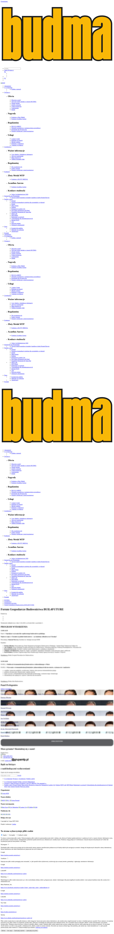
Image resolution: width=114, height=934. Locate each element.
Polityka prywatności (41, 927)
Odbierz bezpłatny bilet (17, 159)
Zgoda (5, 835)
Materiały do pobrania (17, 230)
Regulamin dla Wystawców (19, 129)
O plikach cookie (22, 835)
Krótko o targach (16, 89)
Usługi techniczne (16, 106)
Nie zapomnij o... (42, 783)
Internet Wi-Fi (15, 220)
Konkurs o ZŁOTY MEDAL (19, 179)
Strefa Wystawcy (9, 70)
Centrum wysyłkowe (17, 145)
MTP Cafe (14, 213)
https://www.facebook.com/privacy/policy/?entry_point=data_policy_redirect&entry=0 (25, 887)
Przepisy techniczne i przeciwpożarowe (22, 131)
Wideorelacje (31, 782)
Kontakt (6, 233)
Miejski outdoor (15, 142)
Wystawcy (7, 92)
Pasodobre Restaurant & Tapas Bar (21, 212)
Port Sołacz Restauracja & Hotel (20, 210)
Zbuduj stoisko (15, 103)
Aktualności (7, 86)
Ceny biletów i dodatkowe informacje (22, 154)
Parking (13, 207)
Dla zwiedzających (16, 167)
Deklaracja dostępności (17, 225)
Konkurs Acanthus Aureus (18, 119)
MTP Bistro (14, 215)
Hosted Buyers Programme (12, 196)
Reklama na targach (17, 140)
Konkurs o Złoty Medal (18, 117)
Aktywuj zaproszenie (17, 156)
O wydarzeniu (8, 87)
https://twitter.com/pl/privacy (9, 912)
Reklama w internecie (17, 143)
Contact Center (15, 139)
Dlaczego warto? (16, 100)
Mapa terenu (14, 205)
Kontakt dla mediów (17, 228)
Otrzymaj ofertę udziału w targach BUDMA (23, 101)
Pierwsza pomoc (16, 223)
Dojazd (13, 201)
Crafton (14, 824)
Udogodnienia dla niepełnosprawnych (22, 218)
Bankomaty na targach (17, 217)
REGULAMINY (16, 126)
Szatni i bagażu (15, 168)
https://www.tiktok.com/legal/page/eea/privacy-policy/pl (16, 918)
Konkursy (7, 171)
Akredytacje (14, 231)
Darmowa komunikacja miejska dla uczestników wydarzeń (28, 202)
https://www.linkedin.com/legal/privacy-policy (14, 873)
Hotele (13, 109)
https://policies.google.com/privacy (10, 855)
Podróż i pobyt (8, 199)
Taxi (12, 222)
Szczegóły (12, 835)
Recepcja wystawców (35, 785)
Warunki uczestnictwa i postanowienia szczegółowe (26, 128)
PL (5, 72)
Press (5, 226)
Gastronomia (15, 108)
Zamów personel (16, 105)
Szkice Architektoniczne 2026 (19, 194)
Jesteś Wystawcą (15, 783)
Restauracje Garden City (18, 209)
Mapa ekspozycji (16, 157)
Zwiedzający (7, 147)
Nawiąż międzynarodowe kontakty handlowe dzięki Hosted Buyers (30, 197)
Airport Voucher (15, 786)
